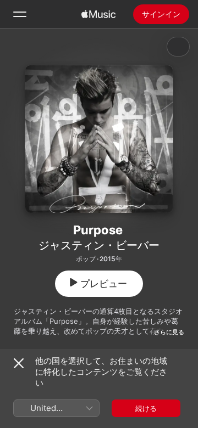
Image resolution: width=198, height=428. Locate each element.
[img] (98, 14)
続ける (146, 408)
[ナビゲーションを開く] (20, 14)
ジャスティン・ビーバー (99, 245)
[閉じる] (19, 363)
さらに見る (169, 332)
